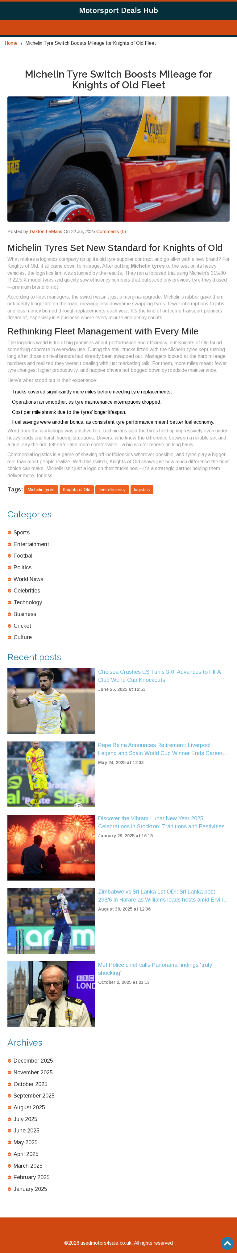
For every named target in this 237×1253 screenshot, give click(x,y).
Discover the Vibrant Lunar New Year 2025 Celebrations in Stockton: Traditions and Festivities (161, 822)
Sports (22, 532)
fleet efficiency (112, 489)
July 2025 (25, 1119)
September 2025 (34, 1096)
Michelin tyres (41, 489)
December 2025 (33, 1061)
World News (28, 579)
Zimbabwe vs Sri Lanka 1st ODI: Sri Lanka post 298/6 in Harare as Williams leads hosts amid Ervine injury (162, 896)
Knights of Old (76, 489)
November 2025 (33, 1072)
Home (11, 43)
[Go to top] (227, 1243)
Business (25, 614)
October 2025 (31, 1084)
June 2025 (27, 1131)
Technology (28, 602)
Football (24, 556)
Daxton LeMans (46, 231)
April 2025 (26, 1154)
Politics (22, 567)
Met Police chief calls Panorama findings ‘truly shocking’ (155, 969)
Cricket (22, 626)
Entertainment (31, 544)
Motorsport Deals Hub (118, 10)
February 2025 (32, 1177)
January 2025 (30, 1189)
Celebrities (27, 591)
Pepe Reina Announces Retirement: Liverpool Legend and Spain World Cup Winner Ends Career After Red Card (160, 749)
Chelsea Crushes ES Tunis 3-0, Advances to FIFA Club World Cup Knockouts (159, 676)
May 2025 (26, 1142)
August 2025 (29, 1107)
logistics (142, 489)
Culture (23, 637)
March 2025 (28, 1166)
